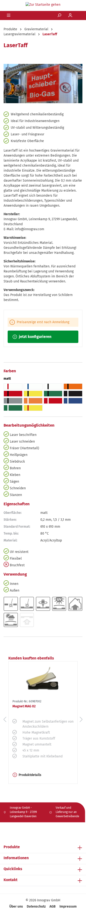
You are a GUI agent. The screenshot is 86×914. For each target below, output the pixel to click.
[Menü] (9, 15)
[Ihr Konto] (70, 15)
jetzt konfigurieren (34, 336)
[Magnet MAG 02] (43, 679)
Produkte (12, 847)
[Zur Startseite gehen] (43, 4)
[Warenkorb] (79, 15)
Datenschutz (36, 906)
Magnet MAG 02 (24, 706)
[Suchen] (59, 15)
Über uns (16, 906)
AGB (52, 906)
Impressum (68, 906)
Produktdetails (30, 775)
